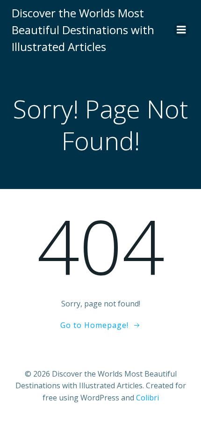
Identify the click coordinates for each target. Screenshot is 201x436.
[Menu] (181, 30)
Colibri (147, 397)
